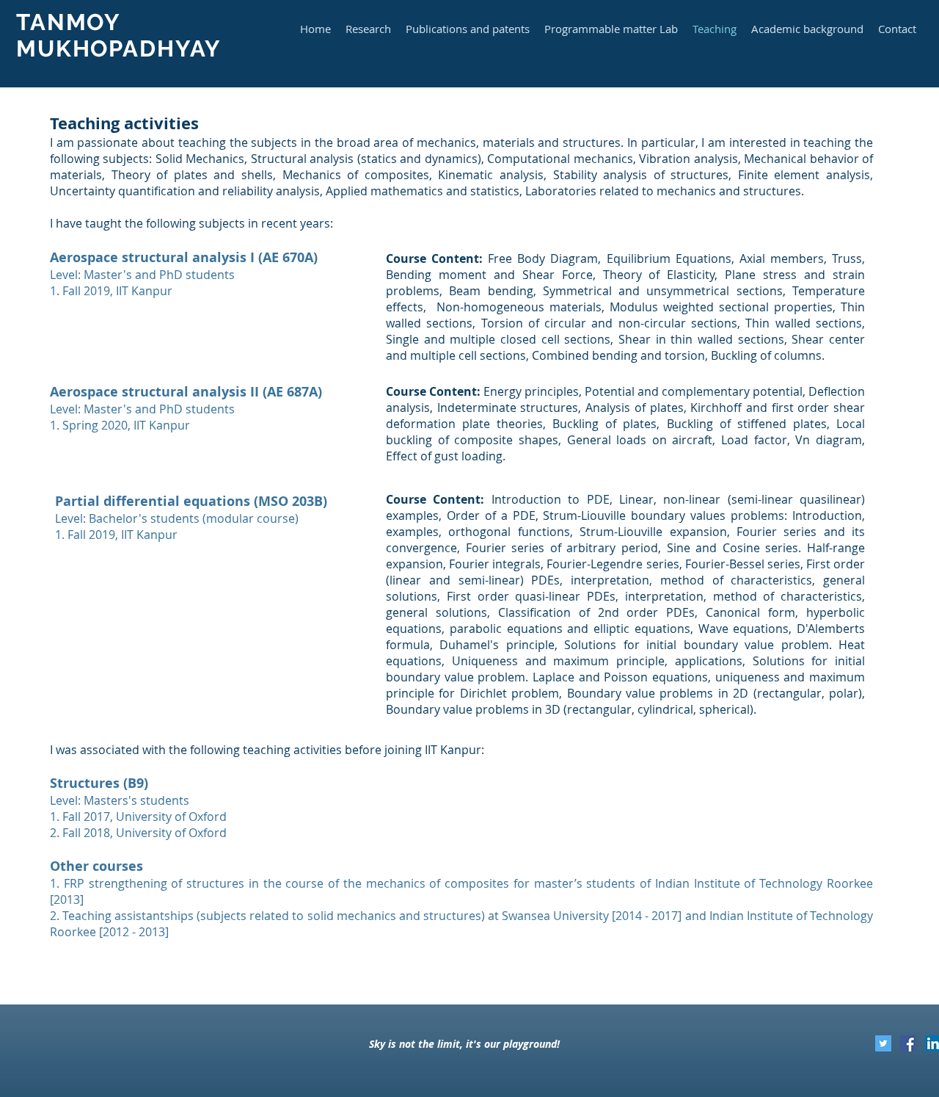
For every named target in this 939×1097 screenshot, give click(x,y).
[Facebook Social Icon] (908, 1043)
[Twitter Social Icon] (883, 1043)
